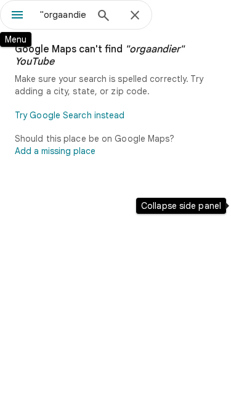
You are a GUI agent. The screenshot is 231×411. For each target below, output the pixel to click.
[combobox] (63, 14)
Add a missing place (55, 151)
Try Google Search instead (70, 115)
